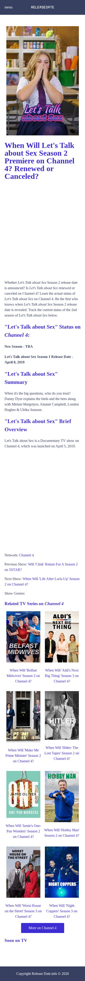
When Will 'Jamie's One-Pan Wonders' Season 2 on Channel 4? (23, 831)
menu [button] (8, 7)
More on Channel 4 (42, 928)
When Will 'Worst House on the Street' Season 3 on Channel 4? (23, 911)
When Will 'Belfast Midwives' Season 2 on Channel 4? (23, 675)
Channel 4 (26, 555)
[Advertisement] (42, 228)
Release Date (41, 974)
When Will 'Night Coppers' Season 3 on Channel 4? (61, 911)
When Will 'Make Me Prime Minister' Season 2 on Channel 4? (23, 755)
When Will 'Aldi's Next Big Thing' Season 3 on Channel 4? (62, 675)
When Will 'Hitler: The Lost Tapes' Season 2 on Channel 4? (61, 753)
